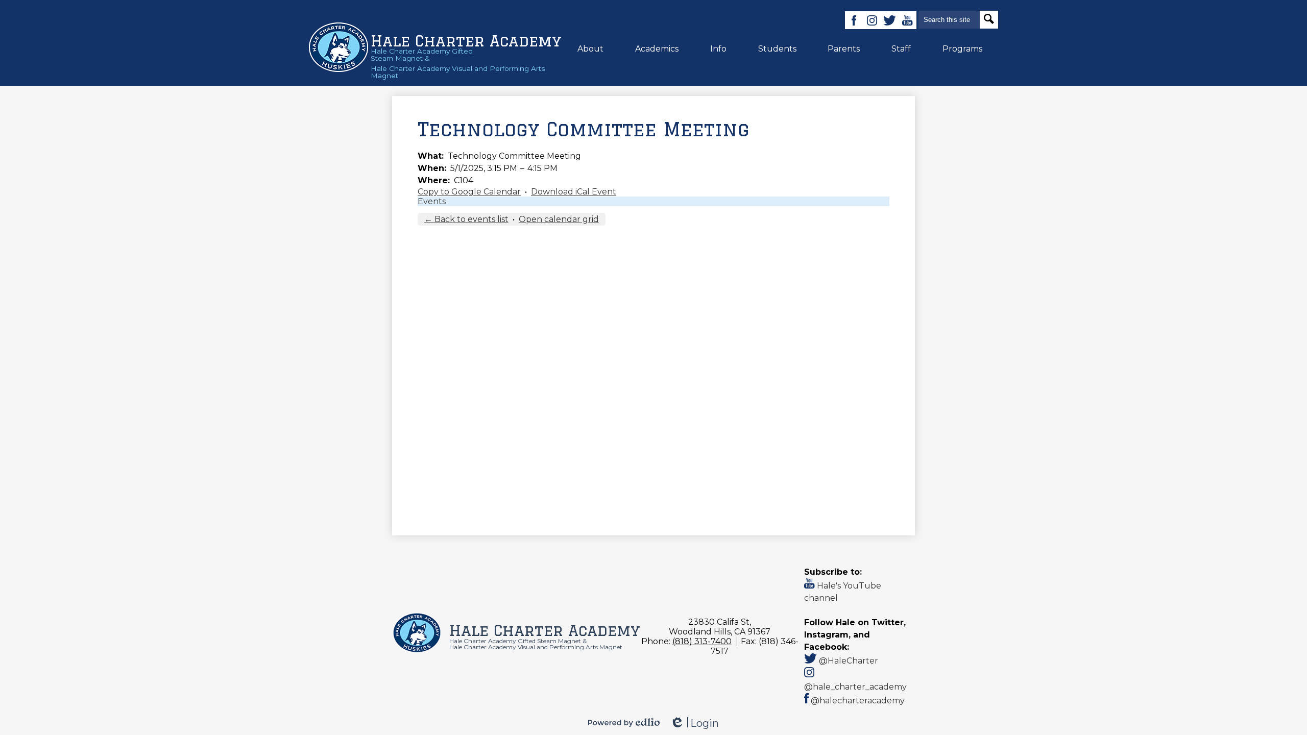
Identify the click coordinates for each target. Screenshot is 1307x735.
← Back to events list (466, 219)
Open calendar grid (559, 219)
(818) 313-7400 (702, 641)
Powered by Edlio (624, 722)
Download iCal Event (573, 192)
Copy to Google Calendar (469, 192)
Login (694, 723)
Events (432, 201)
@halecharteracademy (857, 700)
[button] (590, 48)
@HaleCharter (847, 661)
